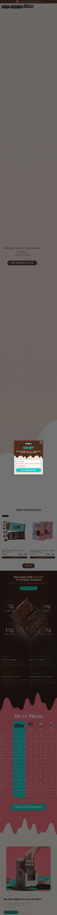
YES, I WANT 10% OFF (28, 470)
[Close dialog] (41, 442)
